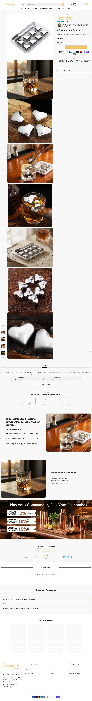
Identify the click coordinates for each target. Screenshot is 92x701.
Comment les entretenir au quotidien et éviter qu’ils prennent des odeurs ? (22, 608)
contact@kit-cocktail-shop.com (12, 684)
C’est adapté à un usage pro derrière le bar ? (14, 603)
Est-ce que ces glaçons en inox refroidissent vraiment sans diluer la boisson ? (22, 595)
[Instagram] (7, 686)
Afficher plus (46, 580)
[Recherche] (42, 4)
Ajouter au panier (75, 47)
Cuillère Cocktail (57, 571)
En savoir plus (46, 384)
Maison (58, 14)
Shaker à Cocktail (45, 571)
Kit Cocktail (33, 571)
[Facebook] (4, 686)
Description (44, 365)
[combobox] (41, 4)
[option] (3, 325)
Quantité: (59, 44)
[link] (89, 47)
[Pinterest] (11, 686)
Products (64, 14)
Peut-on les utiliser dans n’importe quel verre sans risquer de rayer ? (20, 599)
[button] (3, 321)
